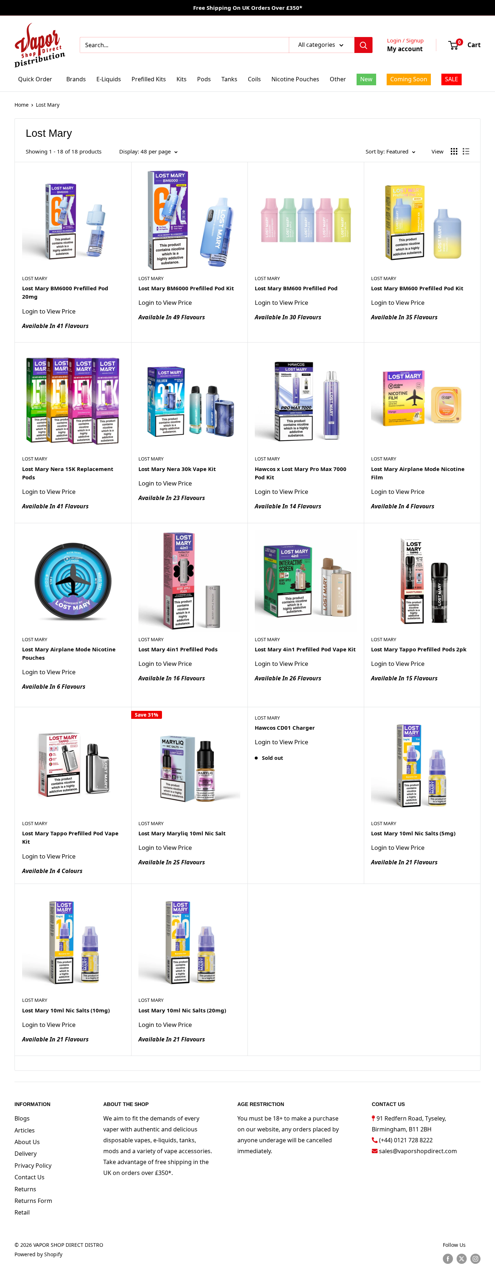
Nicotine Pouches (295, 79)
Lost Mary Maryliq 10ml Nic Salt (182, 833)
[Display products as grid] (454, 151)
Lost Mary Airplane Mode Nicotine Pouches (69, 653)
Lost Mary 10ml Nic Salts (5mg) (413, 833)
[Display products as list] (466, 151)
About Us (27, 1142)
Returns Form (33, 1201)
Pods (204, 79)
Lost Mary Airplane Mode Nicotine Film (418, 473)
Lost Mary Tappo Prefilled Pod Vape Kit (70, 837)
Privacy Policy (32, 1166)
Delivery (25, 1154)
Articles (24, 1130)
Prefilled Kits (149, 79)
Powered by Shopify (38, 1254)
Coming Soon (408, 79)
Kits (181, 79)
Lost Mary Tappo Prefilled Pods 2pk (418, 649)
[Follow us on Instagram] (475, 1259)
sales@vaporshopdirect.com (418, 1151)
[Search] (363, 45)
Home (21, 104)
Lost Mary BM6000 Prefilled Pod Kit (186, 288)
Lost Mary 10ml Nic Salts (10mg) (66, 1010)
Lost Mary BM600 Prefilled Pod (296, 288)
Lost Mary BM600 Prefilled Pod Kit (417, 288)
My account (405, 49)
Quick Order (35, 79)
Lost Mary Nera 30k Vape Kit (177, 468)
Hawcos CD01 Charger (285, 727)
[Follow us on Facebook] (448, 1259)
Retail (22, 1212)
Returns (25, 1189)
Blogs (22, 1118)
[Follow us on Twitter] (462, 1259)
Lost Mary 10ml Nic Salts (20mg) (182, 1010)
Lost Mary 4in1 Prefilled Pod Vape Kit (305, 649)
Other (338, 79)
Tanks (229, 79)
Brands (76, 79)
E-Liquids (108, 79)
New (366, 79)
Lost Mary (47, 104)
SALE (451, 79)
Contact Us (29, 1177)
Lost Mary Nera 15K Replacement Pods (67, 473)
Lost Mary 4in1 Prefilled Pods (177, 649)
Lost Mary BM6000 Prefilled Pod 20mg (65, 292)
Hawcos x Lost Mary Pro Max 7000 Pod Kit (300, 473)
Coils (254, 79)
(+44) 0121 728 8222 (406, 1140)
